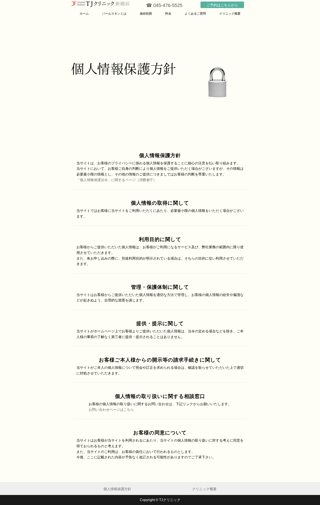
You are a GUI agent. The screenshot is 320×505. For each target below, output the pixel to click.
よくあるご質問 (195, 13)
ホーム (84, 13)
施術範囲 (146, 13)
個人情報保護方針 (117, 489)
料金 (168, 13)
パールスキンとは (114, 13)
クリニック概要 (230, 13)
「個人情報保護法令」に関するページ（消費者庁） (116, 180)
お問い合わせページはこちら (111, 409)
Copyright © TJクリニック (160, 500)
